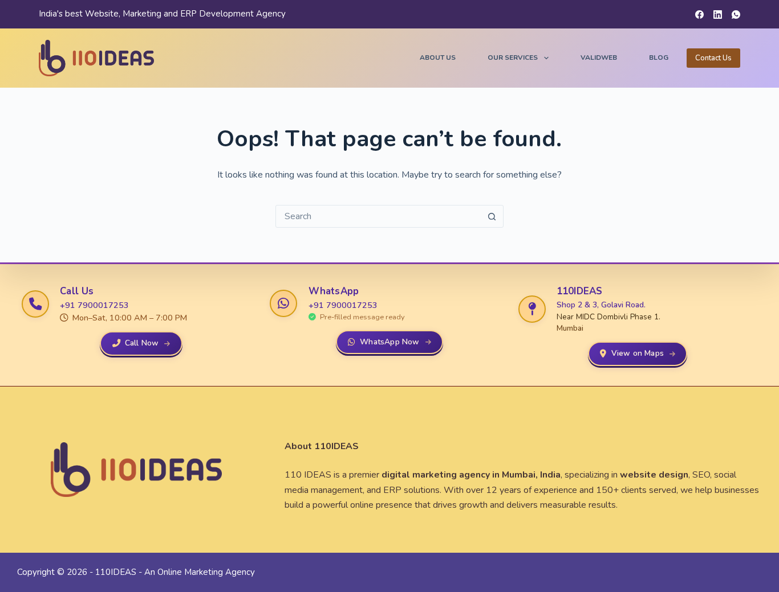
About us (438, 57)
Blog (658, 57)
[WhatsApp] (736, 14)
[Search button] (492, 216)
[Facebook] (699, 14)
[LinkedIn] (717, 14)
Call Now (142, 343)
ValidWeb (599, 57)
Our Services (513, 57)
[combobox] (378, 216)
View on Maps (637, 353)
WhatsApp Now (389, 341)
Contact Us (713, 58)
